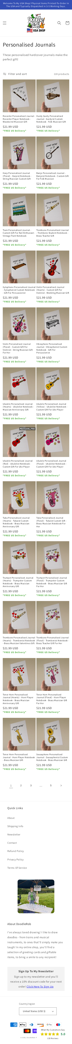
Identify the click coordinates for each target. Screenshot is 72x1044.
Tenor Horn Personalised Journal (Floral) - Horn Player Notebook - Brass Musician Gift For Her (51, 699)
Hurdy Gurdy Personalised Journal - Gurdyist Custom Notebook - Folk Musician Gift (51, 119)
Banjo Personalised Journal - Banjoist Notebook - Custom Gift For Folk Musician (52, 176)
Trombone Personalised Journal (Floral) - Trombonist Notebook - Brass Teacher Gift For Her (52, 640)
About (11, 818)
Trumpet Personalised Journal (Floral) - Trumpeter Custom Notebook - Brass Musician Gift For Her (51, 582)
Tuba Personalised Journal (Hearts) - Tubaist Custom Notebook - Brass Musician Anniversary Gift (16, 522)
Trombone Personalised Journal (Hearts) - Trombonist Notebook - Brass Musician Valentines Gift (19, 640)
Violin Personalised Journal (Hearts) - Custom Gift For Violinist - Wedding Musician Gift (52, 290)
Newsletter (13, 834)
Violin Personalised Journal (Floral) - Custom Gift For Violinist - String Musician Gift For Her (18, 348)
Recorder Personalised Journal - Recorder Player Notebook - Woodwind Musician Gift (19, 119)
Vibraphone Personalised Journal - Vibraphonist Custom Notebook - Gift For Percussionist (51, 348)
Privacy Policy (15, 859)
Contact (12, 842)
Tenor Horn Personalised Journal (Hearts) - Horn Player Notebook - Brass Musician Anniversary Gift (18, 699)
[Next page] (61, 785)
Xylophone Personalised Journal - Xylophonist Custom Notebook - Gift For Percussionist (19, 290)
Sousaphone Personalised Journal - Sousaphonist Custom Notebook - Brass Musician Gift (52, 757)
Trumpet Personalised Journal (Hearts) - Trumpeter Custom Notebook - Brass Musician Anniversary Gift (18, 582)
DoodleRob (31, 1037)
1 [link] (11, 785)
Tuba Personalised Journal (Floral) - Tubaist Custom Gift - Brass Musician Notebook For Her (51, 522)
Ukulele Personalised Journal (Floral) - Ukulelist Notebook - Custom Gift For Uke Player (51, 463)
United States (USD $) (34, 1011)
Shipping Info (15, 826)
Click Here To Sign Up (40, 986)
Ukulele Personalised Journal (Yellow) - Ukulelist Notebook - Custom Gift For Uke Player (52, 407)
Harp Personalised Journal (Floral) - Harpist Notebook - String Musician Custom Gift (17, 176)
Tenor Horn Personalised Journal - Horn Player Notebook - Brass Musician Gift (19, 757)
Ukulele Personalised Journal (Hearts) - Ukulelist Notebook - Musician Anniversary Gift (18, 407)
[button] (5, 23)
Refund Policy (15, 851)
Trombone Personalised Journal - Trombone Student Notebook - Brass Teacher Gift (52, 233)
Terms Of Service (17, 867)
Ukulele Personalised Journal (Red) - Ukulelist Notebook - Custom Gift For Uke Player (18, 463)
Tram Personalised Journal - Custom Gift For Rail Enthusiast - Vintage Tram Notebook (19, 233)
